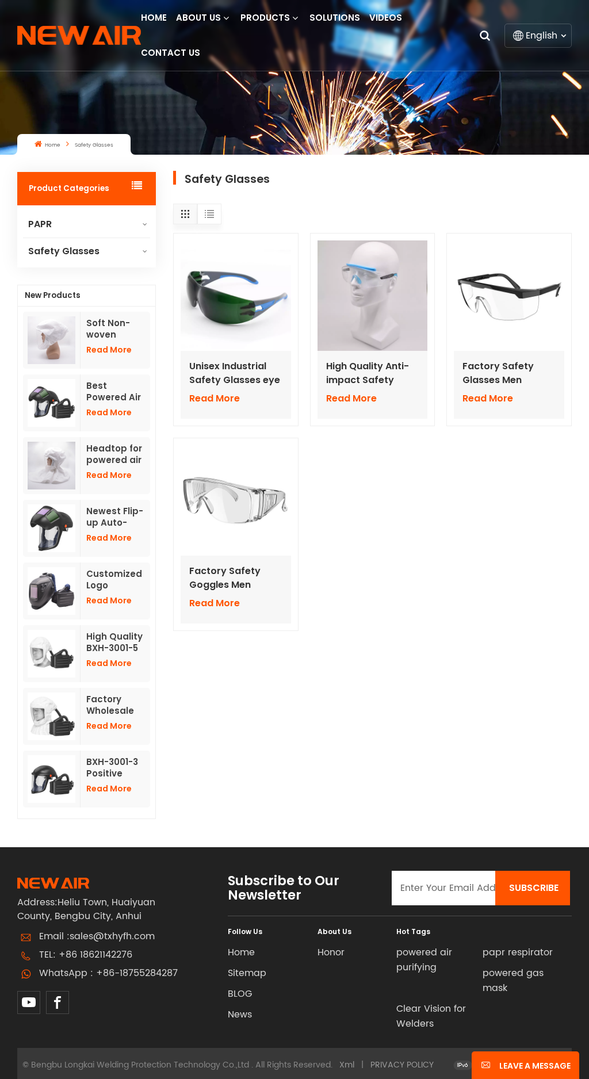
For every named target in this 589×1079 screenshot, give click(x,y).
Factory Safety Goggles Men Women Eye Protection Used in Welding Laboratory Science (232, 578)
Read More (109, 349)
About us (198, 18)
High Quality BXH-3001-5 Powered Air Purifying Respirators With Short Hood (114, 642)
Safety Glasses (64, 251)
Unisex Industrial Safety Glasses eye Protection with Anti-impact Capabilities (234, 373)
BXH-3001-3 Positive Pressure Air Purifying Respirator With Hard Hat (113, 767)
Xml (346, 1065)
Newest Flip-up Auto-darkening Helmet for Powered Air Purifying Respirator (114, 517)
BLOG (240, 993)
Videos (385, 18)
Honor (331, 952)
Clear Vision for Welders (431, 1016)
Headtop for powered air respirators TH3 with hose (114, 454)
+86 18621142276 (95, 954)
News (240, 1014)
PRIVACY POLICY (402, 1065)
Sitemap (247, 973)
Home (154, 18)
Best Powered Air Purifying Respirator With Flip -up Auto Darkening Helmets (115, 391)
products (265, 18)
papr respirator (518, 952)
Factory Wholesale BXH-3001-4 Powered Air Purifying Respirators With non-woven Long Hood (113, 705)
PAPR (40, 224)
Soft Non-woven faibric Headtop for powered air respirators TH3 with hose (114, 328)
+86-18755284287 (137, 973)
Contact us (170, 53)
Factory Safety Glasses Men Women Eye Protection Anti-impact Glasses (500, 373)
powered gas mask (513, 981)
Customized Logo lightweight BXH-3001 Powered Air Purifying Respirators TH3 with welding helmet (114, 579)
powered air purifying (424, 960)
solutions (334, 18)
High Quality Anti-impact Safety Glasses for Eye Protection (367, 373)
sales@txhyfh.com (112, 936)
